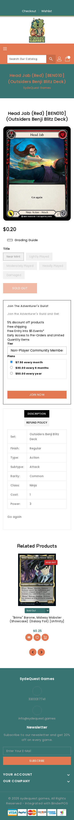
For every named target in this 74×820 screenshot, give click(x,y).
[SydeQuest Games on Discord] (49, 5)
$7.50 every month (29, 362)
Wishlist (46, 11)
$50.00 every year (28, 373)
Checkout (29, 11)
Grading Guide (26, 240)
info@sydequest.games (37, 718)
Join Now (37, 395)
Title (6, 249)
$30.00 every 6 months (32, 368)
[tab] (36, 414)
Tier (10, 343)
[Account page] (60, 59)
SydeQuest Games (37, 88)
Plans (11, 356)
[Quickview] (28, 637)
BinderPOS (59, 803)
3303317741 (37, 699)
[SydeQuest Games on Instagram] (33, 5)
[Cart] (68, 59)
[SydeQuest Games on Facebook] (25, 5)
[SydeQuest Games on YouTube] (41, 5)
